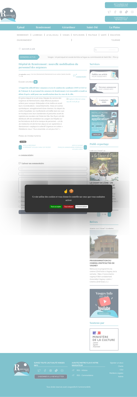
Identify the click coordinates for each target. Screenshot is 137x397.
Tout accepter (56, 207)
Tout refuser (68, 207)
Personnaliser (81, 207)
